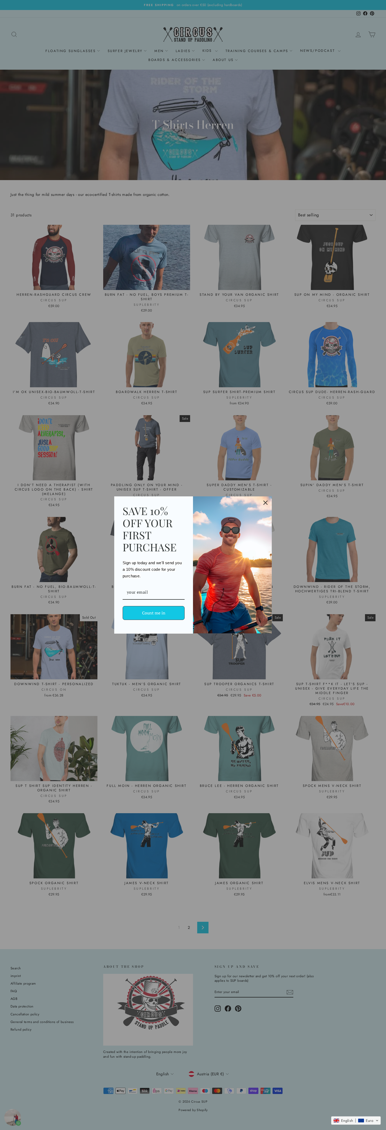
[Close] (265, 502)
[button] (356, 1120)
